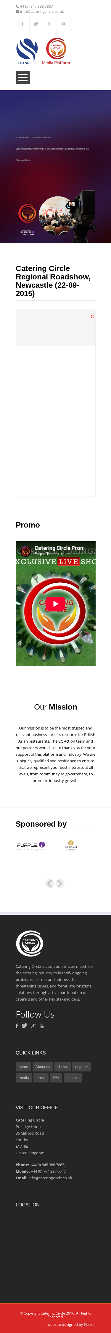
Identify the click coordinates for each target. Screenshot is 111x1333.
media (24, 1077)
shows (62, 1066)
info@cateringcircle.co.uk (42, 11)
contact (73, 1077)
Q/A (56, 1077)
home (23, 1066)
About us (43, 1066)
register (81, 1066)
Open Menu (23, 77)
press (41, 1077)
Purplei (90, 1324)
